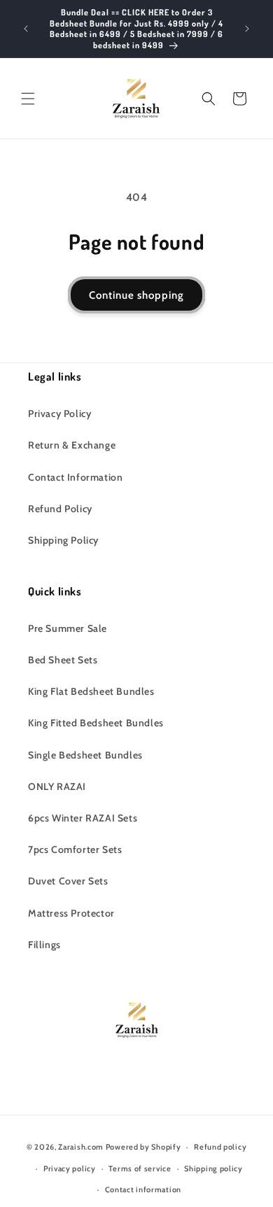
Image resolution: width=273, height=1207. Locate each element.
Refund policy (220, 1147)
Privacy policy (69, 1168)
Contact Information (75, 477)
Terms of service (139, 1168)
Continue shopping (136, 295)
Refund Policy (60, 508)
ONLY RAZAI (57, 786)
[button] (28, 98)
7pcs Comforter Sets (75, 849)
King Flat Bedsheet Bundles (91, 691)
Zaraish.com (81, 1147)
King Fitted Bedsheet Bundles (96, 723)
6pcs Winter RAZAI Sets (82, 818)
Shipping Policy (63, 540)
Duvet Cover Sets (68, 881)
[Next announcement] (247, 28)
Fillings (44, 944)
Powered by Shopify (143, 1147)
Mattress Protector (71, 913)
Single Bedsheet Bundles (85, 755)
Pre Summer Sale (67, 628)
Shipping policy (213, 1168)
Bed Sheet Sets (62, 660)
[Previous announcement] (25, 28)
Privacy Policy (59, 413)
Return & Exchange (71, 445)
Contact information (143, 1189)
